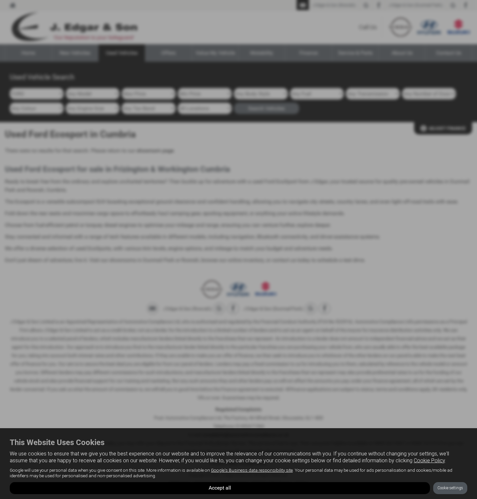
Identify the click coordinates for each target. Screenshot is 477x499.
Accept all (220, 488)
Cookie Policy (429, 460)
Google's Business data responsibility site (252, 470)
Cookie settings (450, 488)
